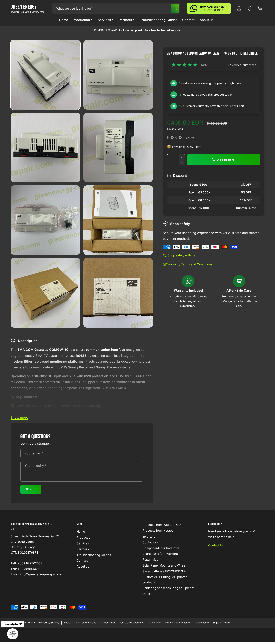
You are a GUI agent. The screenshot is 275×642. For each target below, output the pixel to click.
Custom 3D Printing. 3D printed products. (164, 579)
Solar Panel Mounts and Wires (163, 565)
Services (104, 20)
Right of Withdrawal (86, 622)
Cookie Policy (201, 622)
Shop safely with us (181, 255)
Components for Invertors (160, 548)
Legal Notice (154, 622)
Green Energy (27, 622)
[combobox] (116, 8)
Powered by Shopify (48, 622)
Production (81, 20)
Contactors (150, 542)
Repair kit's (150, 559)
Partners (125, 20)
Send (29, 489)
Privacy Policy (108, 622)
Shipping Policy (221, 622)
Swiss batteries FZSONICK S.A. (164, 571)
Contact (82, 560)
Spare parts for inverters (160, 554)
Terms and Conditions (131, 622)
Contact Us (216, 545)
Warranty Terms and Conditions (189, 264)
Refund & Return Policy (177, 622)
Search (67, 622)
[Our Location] (249, 8)
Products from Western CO (161, 525)
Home (81, 531)
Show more (19, 417)
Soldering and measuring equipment (168, 588)
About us (83, 566)
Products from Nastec (157, 530)
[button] (82, 21)
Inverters (148, 536)
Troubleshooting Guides (94, 555)
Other (146, 594)
